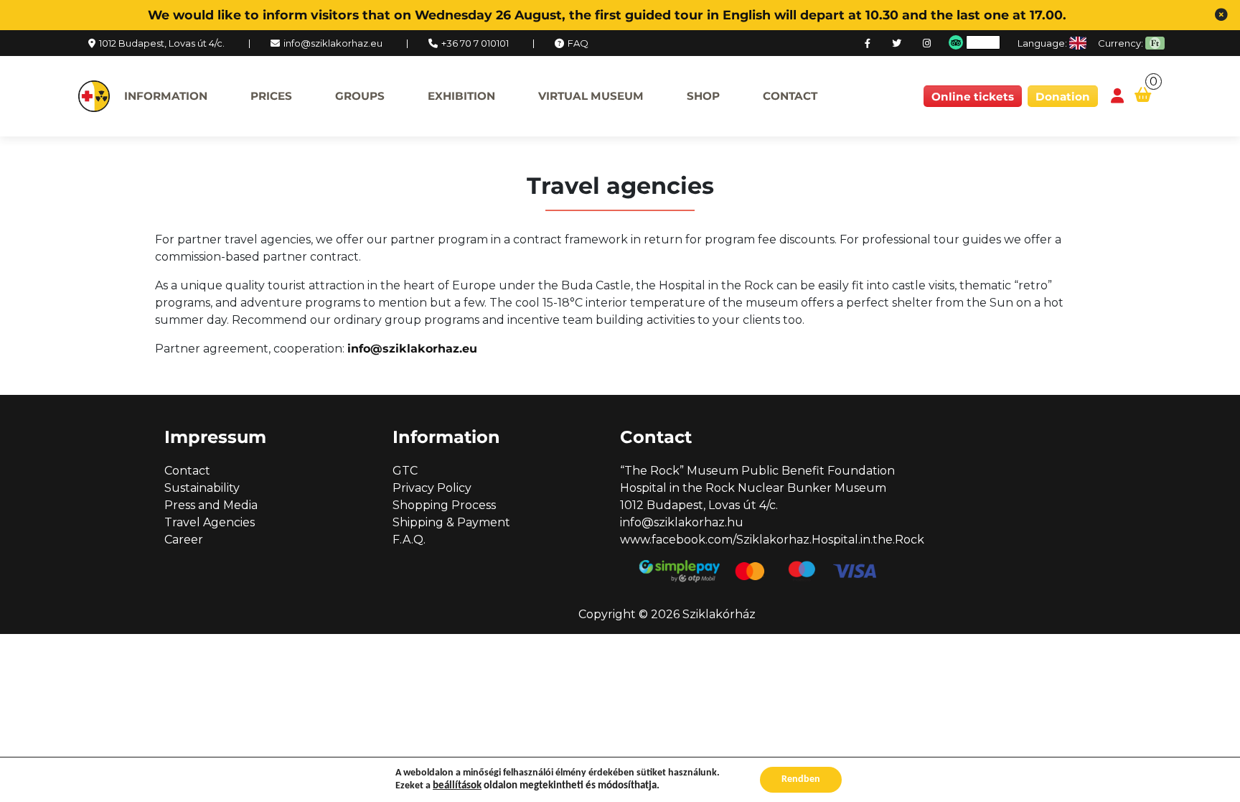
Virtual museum (591, 96)
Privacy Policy (432, 488)
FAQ (578, 43)
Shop (703, 96)
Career (183, 539)
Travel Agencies (209, 522)
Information (165, 96)
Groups (360, 96)
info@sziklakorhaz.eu (332, 43)
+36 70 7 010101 (475, 43)
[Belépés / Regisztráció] (1117, 96)
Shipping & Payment (451, 522)
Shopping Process (444, 505)
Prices (271, 96)
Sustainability (202, 488)
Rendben (800, 779)
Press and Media (211, 505)
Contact (790, 96)
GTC (405, 470)
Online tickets (972, 96)
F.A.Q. (409, 539)
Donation (1062, 96)
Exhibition (461, 96)
